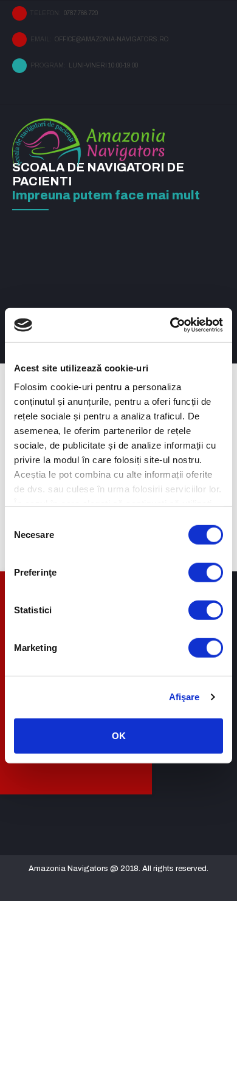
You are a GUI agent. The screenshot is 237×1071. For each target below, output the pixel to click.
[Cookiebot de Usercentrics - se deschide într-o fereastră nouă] (170, 325)
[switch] (205, 572)
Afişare (184, 697)
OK (119, 735)
